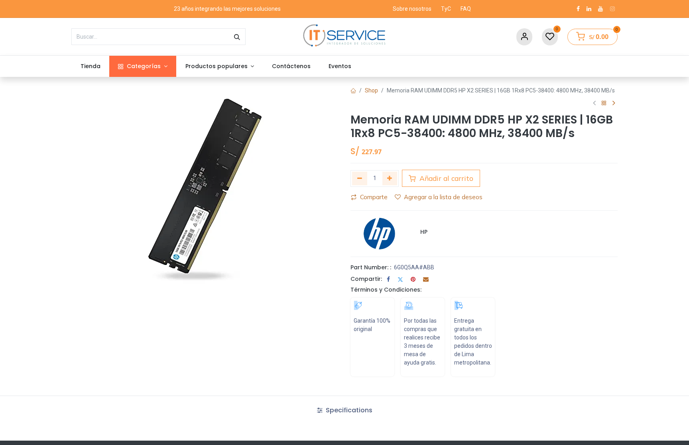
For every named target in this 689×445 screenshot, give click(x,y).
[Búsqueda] (237, 37)
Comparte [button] (374, 197)
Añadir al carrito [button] (445, 178)
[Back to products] (604, 103)
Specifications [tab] (348, 410)
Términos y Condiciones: (385, 290)
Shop (371, 90)
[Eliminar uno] (359, 178)
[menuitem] (90, 66)
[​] (578, 8)
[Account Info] (524, 36)
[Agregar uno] (390, 178)
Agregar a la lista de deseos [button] (443, 197)
